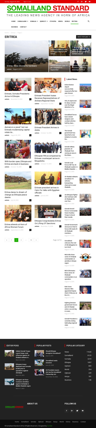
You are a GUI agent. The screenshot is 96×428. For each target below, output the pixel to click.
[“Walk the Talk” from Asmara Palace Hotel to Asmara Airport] (80, 48)
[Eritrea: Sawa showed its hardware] (26, 59)
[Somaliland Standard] (48, 11)
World (67, 21)
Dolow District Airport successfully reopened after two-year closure (71, 89)
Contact (23, 27)
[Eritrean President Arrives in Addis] (48, 116)
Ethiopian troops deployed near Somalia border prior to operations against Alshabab (23, 369)
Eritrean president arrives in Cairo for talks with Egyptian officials (47, 190)
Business (14, 27)
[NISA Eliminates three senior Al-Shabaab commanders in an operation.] (85, 274)
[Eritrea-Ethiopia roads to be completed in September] (59, 64)
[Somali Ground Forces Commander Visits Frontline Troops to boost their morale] (85, 212)
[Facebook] (78, 1)
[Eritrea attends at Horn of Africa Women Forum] (18, 213)
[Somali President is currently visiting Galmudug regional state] (85, 322)
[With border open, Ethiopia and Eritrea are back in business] (18, 149)
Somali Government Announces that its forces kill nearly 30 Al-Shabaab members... (71, 229)
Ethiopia (53, 21)
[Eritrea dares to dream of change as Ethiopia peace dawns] (18, 180)
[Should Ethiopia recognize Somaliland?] (39, 353)
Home (13, 21)
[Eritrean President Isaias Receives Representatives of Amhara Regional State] (48, 85)
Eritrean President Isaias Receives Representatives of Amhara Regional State (47, 98)
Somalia (33, 21)
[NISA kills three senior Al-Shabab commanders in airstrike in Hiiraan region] (85, 258)
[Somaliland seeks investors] (39, 363)
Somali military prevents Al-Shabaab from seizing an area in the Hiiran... (70, 151)
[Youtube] (89, 1)
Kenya (60, 21)
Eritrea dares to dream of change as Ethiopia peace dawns (16, 194)
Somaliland (22, 21)
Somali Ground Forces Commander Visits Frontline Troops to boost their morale (71, 213)
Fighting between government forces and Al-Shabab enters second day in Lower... (71, 307)
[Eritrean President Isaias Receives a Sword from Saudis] (59, 48)
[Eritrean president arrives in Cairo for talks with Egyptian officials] (48, 178)
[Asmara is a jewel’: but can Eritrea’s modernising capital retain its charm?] (18, 116)
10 (31, 240)
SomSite (49, 426)
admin (9, 69)
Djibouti (43, 21)
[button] (88, 21)
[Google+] (82, 1)
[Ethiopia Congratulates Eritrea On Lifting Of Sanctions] (48, 211)
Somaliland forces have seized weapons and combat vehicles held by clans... (71, 119)
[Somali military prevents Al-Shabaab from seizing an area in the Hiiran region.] (85, 150)
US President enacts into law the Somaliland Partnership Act (53, 372)
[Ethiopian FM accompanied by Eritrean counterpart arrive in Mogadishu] (48, 146)
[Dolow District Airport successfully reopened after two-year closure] (85, 88)
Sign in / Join (27, 1)
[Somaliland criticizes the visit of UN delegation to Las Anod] (85, 244)
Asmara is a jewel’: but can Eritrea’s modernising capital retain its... (17, 129)
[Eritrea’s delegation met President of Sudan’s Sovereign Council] (80, 64)
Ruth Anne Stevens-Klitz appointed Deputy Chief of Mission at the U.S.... (71, 291)
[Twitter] (85, 1)
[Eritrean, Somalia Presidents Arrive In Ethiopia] (18, 84)
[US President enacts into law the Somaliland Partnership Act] (39, 372)
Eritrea (74, 21)
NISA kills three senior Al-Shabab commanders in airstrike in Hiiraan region (70, 259)
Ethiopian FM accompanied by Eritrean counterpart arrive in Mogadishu (48, 158)
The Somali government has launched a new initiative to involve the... (71, 135)
